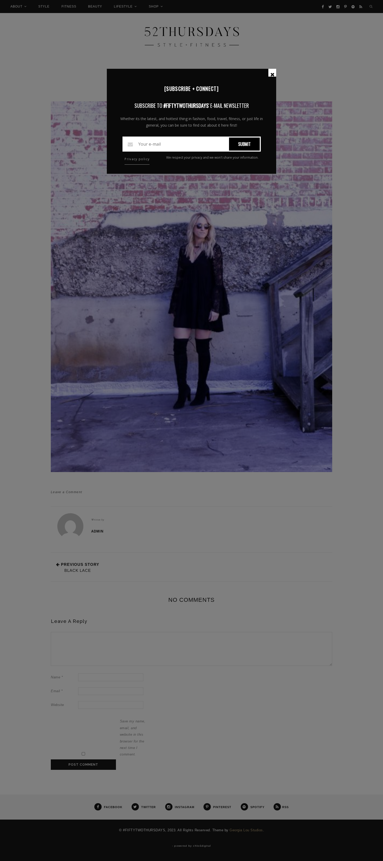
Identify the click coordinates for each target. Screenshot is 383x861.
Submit (244, 144)
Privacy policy (137, 159)
